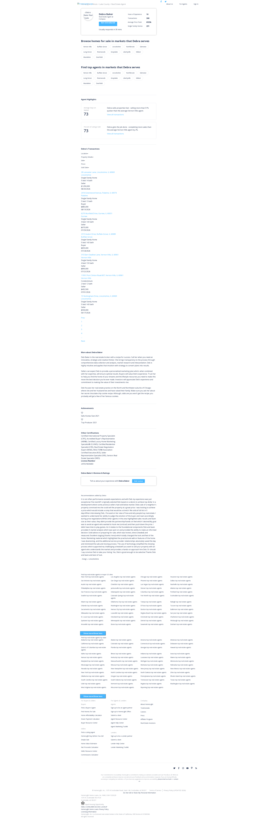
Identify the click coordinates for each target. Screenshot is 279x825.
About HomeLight (147, 704)
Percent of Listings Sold (92, 127)
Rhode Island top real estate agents (183, 676)
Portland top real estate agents (181, 592)
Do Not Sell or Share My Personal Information (139, 793)
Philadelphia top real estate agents (93, 588)
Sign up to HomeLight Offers (121, 712)
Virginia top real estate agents (151, 684)
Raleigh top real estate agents (180, 602)
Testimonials (145, 708)
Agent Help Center (117, 723)
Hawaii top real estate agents (180, 647)
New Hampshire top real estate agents (124, 669)
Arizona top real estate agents (151, 640)
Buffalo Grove (102, 47)
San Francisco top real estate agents (94, 592)
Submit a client (116, 715)
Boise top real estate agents (121, 624)
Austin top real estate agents (91, 584)
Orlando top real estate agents (92, 606)
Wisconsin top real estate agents (122, 687)
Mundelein (87, 57)
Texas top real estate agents (180, 680)
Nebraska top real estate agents (181, 665)
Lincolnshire (116, 47)
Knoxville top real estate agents (92, 624)
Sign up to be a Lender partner (121, 736)
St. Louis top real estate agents (92, 617)
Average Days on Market (90, 109)
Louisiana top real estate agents (152, 657)
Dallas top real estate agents (180, 581)
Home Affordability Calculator (91, 715)
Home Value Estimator (89, 743)
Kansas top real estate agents (91, 657)
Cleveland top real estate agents (122, 617)
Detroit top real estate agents (151, 621)
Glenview (143, 47)
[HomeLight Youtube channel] (187, 768)
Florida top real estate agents (121, 647)
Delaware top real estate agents (181, 644)
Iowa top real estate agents (180, 654)
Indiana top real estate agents (151, 654)
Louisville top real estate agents (122, 613)
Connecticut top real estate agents (153, 644)
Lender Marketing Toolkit (120, 747)
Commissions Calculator (89, 755)
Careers (143, 712)
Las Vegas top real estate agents (152, 584)
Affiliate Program (147, 719)
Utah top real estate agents (90, 684)
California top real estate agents (92, 644)
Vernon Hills (87, 47)
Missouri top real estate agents (122, 665)
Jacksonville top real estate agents (123, 588)
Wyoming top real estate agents (152, 687)
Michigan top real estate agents (152, 661)
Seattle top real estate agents (91, 596)
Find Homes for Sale (88, 712)
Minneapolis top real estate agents (123, 621)
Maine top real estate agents (180, 657)
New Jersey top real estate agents (153, 669)
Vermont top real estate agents (122, 684)
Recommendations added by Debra (93, 495)
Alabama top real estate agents (92, 640)
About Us (169, 4)
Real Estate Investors (148, 723)
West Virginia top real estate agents (93, 687)
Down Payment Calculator (90, 719)
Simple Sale (85, 740)
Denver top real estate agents (151, 588)
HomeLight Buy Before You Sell (92, 736)
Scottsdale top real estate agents (182, 596)
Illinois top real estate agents (121, 654)
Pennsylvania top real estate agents (153, 676)
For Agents (183, 4)
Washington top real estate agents (123, 606)
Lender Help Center (117, 743)
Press (143, 715)
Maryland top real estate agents (92, 661)
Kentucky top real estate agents (122, 657)
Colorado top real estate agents (122, 644)
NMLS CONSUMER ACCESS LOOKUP (94, 807)
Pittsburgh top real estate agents (182, 621)
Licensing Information (88, 812)
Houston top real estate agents (181, 577)
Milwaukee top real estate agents (93, 613)
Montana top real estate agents (152, 665)
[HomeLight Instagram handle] (183, 768)
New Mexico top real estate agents (182, 669)
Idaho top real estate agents (91, 654)
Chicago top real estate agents (151, 577)
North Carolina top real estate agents (124, 672)
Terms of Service (155, 790)
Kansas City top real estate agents (123, 609)
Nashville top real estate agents (181, 584)
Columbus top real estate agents (152, 592)
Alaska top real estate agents (121, 640)
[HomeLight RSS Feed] (196, 768)
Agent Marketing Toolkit (119, 726)
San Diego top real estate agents (122, 581)
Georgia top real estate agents (151, 647)
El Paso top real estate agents (151, 606)
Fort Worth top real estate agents (152, 596)
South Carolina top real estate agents (94, 680)
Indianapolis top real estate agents (123, 592)
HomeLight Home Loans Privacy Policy (95, 809)
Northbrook (130, 47)
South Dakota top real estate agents (124, 680)
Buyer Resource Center (89, 723)
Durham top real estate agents (181, 624)
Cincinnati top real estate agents (152, 617)
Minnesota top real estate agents (182, 661)
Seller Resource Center (89, 751)
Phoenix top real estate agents (151, 581)
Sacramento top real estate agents (93, 609)
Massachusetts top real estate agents (124, 661)
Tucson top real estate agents (181, 606)
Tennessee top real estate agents (152, 680)
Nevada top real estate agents (92, 669)
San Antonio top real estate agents (93, 581)
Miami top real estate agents (91, 602)
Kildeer (138, 52)
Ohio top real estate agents (180, 672)
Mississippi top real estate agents (93, 665)
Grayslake (114, 52)
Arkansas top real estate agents (181, 640)
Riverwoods (101, 52)
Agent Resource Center (119, 719)
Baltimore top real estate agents (181, 609)
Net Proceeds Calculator (89, 747)
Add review (138, 481)
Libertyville (127, 52)
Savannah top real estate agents (152, 624)
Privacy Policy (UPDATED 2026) (175, 790)
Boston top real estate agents (151, 609)
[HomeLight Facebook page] (178, 768)
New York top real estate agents (92, 577)
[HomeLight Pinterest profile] (192, 768)
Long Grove (87, 52)
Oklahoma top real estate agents (92, 676)
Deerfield (99, 57)
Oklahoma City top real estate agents (124, 602)
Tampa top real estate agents (151, 602)
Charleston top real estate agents (182, 617)
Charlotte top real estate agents (122, 584)
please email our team (165, 779)
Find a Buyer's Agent (88, 708)
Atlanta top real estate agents (180, 588)
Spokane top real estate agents (92, 621)
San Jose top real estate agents (181, 613)
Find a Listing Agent (88, 732)
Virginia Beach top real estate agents (154, 613)
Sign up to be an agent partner (121, 708)
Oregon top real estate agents (121, 676)
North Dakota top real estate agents (153, 672)
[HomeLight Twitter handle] (174, 768)
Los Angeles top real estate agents (123, 577)
